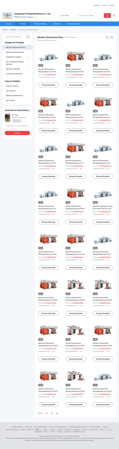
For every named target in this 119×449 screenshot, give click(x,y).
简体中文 (30, 429)
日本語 (45, 429)
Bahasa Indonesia (78, 432)
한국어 (102, 429)
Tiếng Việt (67, 432)
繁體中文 (38, 429)
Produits (23, 24)
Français (53, 429)
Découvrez (57, 24)
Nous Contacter (73, 24)
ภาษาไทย (52, 432)
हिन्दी (45, 432)
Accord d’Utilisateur (41, 427)
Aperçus (105, 427)
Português (76, 429)
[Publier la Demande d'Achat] (114, 15)
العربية (109, 429)
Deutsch (68, 429)
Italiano (84, 429)
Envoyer (17, 133)
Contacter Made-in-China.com (78, 427)
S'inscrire (104, 5)
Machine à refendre (13, 69)
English (22, 429)
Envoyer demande (48, 85)
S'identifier (97, 5)
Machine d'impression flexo (15, 47)
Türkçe (60, 432)
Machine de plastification (15, 52)
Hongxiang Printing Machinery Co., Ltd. (32, 13)
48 (57, 413)
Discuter (17, 121)
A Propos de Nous (39, 24)
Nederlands (38, 432)
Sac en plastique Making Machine (14, 63)
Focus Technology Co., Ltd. (58, 436)
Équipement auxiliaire (13, 57)
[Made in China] (17, 4)
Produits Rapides (95, 427)
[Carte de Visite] (29, 110)
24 (47, 413)
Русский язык (93, 429)
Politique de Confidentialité (57, 427)
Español (60, 429)
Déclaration (28, 427)
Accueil (8, 24)
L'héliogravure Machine (14, 74)
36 (52, 413)
